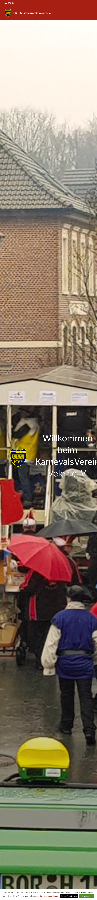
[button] (9, 2)
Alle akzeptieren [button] (87, 896)
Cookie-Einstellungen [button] (69, 896)
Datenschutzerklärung (49, 896)
